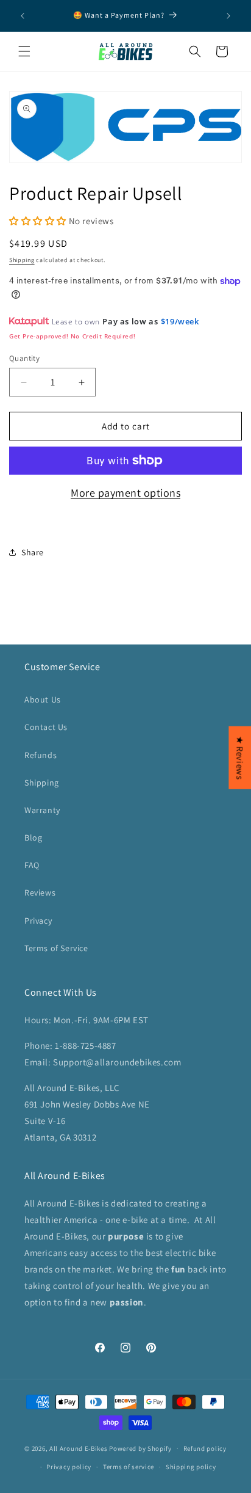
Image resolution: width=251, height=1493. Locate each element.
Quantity (24, 358)
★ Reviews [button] (240, 757)
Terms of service (128, 1466)
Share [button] (32, 552)
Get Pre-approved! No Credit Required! (72, 336)
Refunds (40, 755)
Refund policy (205, 1448)
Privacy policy (68, 1466)
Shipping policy (191, 1466)
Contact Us (46, 726)
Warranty (42, 810)
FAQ (32, 865)
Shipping (22, 260)
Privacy (38, 920)
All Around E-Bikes (78, 1448)
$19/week (180, 321)
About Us (42, 699)
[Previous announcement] (22, 15)
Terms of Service (56, 948)
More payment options (125, 493)
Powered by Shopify (140, 1448)
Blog (33, 837)
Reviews (39, 892)
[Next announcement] (228, 15)
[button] (24, 51)
